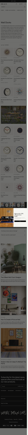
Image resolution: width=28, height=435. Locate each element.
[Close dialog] (26, 208)
